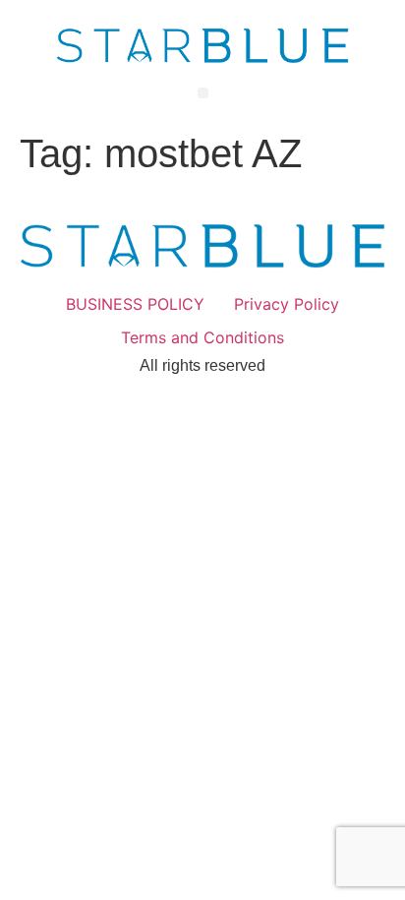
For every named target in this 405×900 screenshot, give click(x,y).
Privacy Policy (286, 304)
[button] (203, 93)
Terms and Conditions (202, 337)
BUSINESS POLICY (135, 304)
